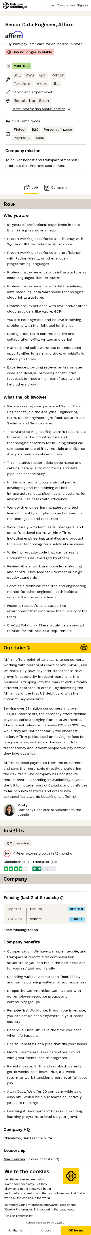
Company (59, 187)
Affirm (66, 25)
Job (35, 187)
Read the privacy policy (18, 1216)
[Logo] (15, 5)
